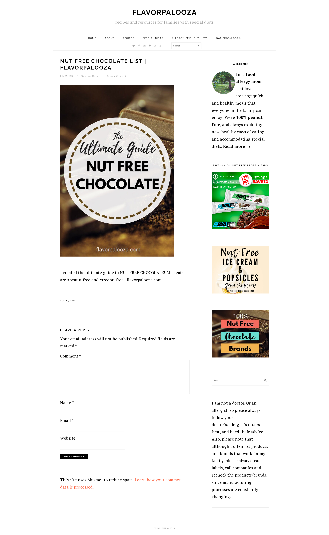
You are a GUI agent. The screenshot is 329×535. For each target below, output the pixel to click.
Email (67, 420)
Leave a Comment (116, 76)
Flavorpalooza (164, 12)
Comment (70, 356)
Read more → (237, 146)
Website (68, 438)
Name (67, 402)
